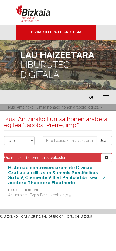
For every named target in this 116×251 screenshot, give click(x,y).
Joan (104, 140)
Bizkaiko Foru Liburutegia (56, 32)
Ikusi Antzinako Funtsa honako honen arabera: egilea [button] (54, 107)
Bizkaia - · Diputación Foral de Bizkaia (39, 12)
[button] (91, 97)
